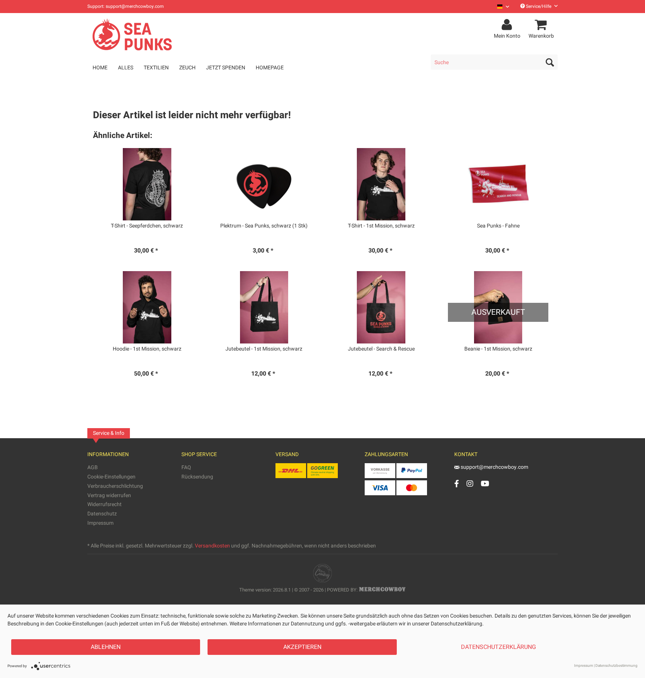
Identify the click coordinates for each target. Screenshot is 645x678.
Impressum (100, 523)
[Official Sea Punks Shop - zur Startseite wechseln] (133, 34)
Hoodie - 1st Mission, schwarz (147, 349)
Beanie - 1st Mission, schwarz (498, 349)
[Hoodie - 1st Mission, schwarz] (147, 307)
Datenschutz (102, 514)
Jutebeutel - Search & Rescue (381, 349)
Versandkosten (212, 546)
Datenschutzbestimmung (616, 665)
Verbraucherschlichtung (115, 486)
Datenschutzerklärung (498, 647)
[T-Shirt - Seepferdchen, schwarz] (147, 184)
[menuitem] (500, 6)
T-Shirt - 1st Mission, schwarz (381, 226)
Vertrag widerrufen (109, 495)
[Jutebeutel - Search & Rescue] (381, 307)
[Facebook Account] (456, 483)
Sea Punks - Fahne (498, 226)
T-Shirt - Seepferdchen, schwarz (147, 226)
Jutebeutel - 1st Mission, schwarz (263, 349)
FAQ (186, 467)
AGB (92, 467)
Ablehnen (106, 647)
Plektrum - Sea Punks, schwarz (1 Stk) (264, 226)
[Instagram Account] (470, 483)
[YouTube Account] (485, 483)
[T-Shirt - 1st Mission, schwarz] (381, 184)
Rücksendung (197, 477)
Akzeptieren (302, 647)
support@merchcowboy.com (494, 467)
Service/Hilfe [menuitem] (538, 6)
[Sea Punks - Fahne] (498, 184)
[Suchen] (550, 62)
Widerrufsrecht (104, 504)
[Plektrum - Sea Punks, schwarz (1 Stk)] (264, 184)
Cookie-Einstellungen (111, 477)
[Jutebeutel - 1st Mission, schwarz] (264, 307)
